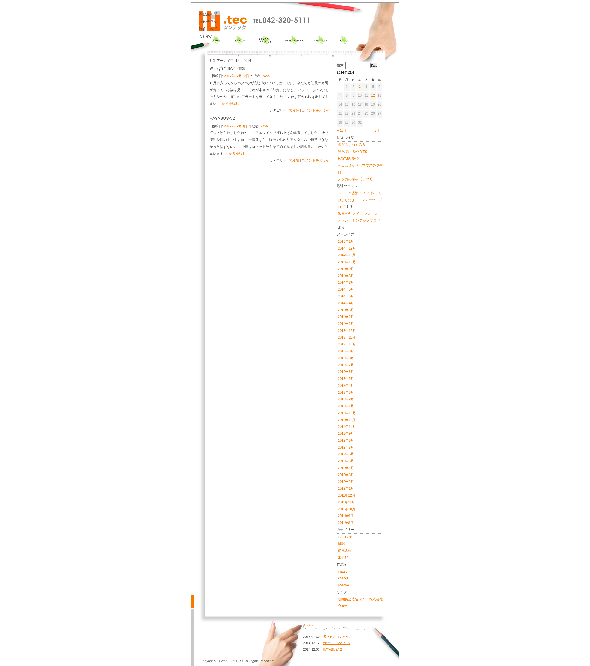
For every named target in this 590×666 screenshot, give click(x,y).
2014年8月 (346, 276)
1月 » (378, 130)
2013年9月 (346, 351)
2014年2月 (346, 317)
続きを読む (232, 103)
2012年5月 (346, 461)
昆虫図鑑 (345, 550)
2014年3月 (346, 310)
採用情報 (293, 40)
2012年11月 (346, 420)
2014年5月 (346, 296)
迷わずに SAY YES (227, 68)
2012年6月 (346, 454)
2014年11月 (346, 255)
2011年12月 (346, 495)
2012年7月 (346, 447)
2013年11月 (346, 337)
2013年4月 (346, 385)
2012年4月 (346, 468)
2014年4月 (346, 303)
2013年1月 (346, 406)
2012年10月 (347, 426)
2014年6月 (346, 289)
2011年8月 (346, 523)
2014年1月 (346, 324)
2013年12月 (347, 331)
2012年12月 (347, 413)
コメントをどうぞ (315, 110)
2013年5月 (346, 379)
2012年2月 (346, 482)
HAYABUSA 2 (222, 118)
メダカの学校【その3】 (356, 179)
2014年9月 (346, 269)
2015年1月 (346, 241)
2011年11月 (346, 502)
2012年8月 (346, 440)
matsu (342, 571)
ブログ (344, 40)
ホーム (216, 40)
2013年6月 (346, 372)
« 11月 (342, 130)
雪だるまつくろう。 (353, 145)
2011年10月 (346, 509)
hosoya (343, 585)
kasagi (343, 578)
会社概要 (265, 40)
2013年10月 (347, 344)
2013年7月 (346, 365)
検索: (341, 65)
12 (373, 95)
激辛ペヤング (348, 214)
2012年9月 (346, 433)
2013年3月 (346, 392)
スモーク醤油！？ (352, 193)
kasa (266, 76)
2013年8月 (346, 358)
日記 (341, 543)
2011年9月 (346, 516)
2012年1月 (346, 488)
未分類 (294, 110)
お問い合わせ (320, 40)
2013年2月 (346, 399)
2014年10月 (347, 262)
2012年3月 (346, 475)
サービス (239, 40)
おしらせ (345, 537)
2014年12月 (347, 248)
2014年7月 (346, 282)
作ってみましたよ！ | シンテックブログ (360, 200)
